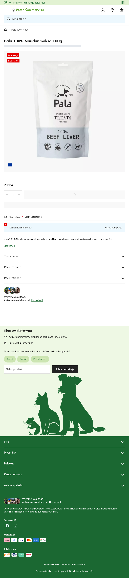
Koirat (10, 359)
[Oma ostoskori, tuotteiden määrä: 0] (121, 10)
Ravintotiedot (12, 278)
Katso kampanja (113, 227)
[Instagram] (15, 526)
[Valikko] (7, 10)
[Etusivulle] (5, 29)
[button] (7, 195)
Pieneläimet (39, 359)
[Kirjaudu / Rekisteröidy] (102, 10)
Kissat (23, 359)
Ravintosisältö (12, 267)
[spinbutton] (13, 195)
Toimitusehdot (78, 564)
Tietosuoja (65, 564)
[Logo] (28, 10)
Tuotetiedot (11, 256)
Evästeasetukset (51, 564)
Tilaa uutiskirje (65, 369)
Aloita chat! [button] (37, 300)
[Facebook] (7, 526)
